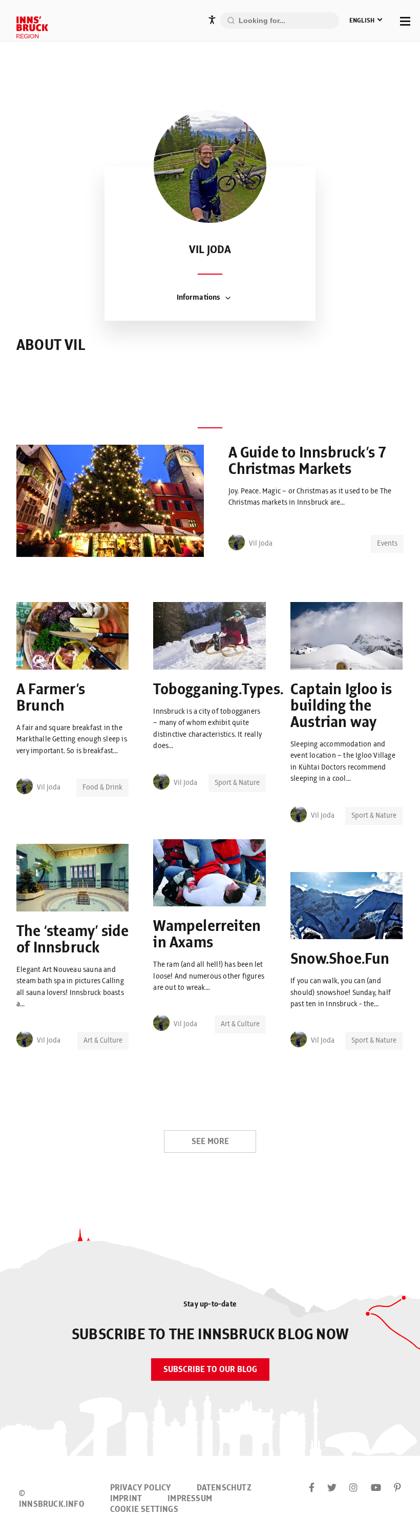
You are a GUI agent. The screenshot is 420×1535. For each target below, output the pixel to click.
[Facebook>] (311, 1488)
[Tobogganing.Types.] (209, 637)
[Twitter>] (332, 1488)
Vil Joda (260, 544)
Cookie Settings (144, 1509)
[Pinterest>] (397, 1488)
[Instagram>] (353, 1488)
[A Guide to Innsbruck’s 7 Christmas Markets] (110, 503)
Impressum (189, 1498)
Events (387, 544)
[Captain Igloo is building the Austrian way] (346, 637)
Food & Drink (102, 787)
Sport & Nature (237, 783)
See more (210, 1141)
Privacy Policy (140, 1487)
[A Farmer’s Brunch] (72, 637)
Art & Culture (240, 1024)
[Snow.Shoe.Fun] (346, 907)
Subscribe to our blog (210, 1369)
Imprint (126, 1498)
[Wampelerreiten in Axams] (209, 874)
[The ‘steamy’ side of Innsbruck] (72, 879)
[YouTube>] (376, 1488)
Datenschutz (224, 1487)
